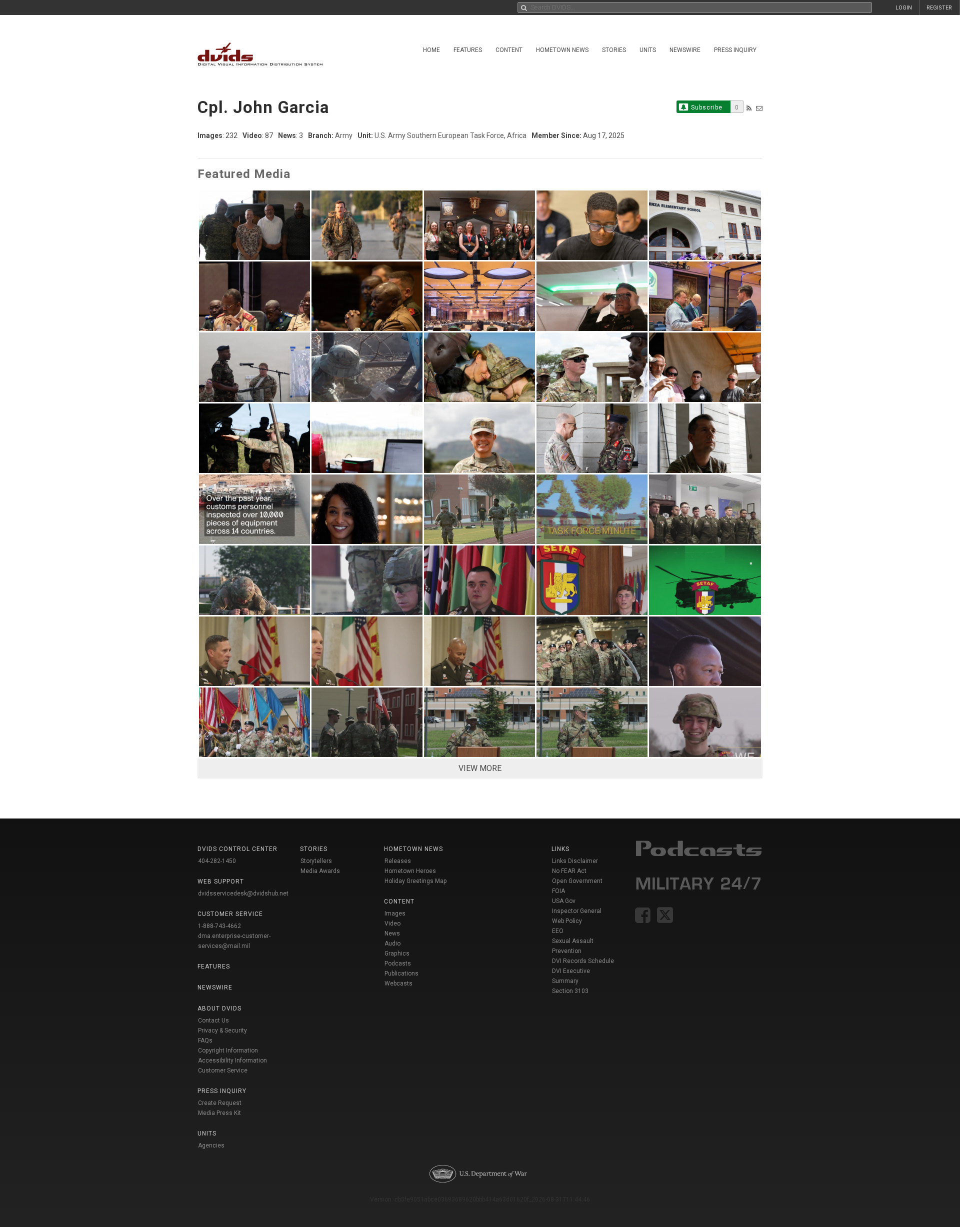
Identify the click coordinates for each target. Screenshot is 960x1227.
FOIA (558, 891)
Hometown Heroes (410, 871)
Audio (392, 943)
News (392, 933)
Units (648, 50)
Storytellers (316, 861)
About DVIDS (220, 1008)
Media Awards (320, 871)
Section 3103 (570, 991)
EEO (558, 931)
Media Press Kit (219, 1113)
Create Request (220, 1103)
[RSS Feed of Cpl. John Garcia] (749, 108)
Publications (401, 973)
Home (431, 50)
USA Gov (564, 901)
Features (468, 50)
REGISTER (939, 7)
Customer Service (223, 1070)
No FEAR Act (569, 871)
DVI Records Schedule (583, 961)
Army (343, 136)
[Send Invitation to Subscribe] (759, 108)
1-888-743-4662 (219, 926)
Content (509, 50)
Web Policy (567, 921)
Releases (397, 861)
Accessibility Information (232, 1060)
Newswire (685, 50)
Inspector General (577, 911)
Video (392, 923)
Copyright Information (228, 1050)
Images (395, 913)
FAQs (205, 1040)
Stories (614, 50)
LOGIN (904, 7)
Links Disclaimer (575, 861)
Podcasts (397, 963)
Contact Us (213, 1020)
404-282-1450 (217, 861)
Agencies (211, 1145)
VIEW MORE (480, 768)
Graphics (397, 953)
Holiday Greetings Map (415, 881)
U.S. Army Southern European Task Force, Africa (450, 136)
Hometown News (562, 50)
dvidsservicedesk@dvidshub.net (243, 893)
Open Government (577, 881)
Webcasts (398, 983)
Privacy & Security (222, 1030)
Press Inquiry (735, 50)
